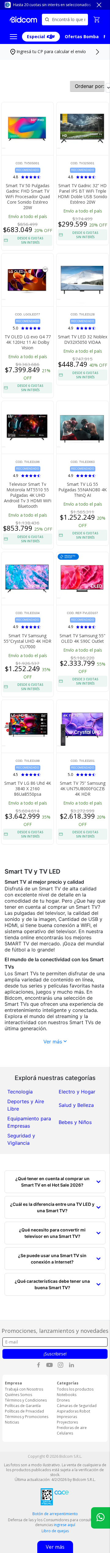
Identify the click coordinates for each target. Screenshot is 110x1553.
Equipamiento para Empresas (29, 1122)
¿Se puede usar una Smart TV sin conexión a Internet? (52, 1258)
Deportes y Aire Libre (25, 1105)
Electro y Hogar (77, 1092)
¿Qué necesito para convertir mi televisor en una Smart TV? (52, 1233)
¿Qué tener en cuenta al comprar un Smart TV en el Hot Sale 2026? (52, 1181)
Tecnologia (20, 1092)
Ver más (53, 1041)
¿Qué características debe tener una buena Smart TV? (52, 1284)
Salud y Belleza (76, 1105)
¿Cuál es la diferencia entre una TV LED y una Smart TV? (52, 1207)
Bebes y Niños (75, 1122)
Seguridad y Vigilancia (21, 1139)
